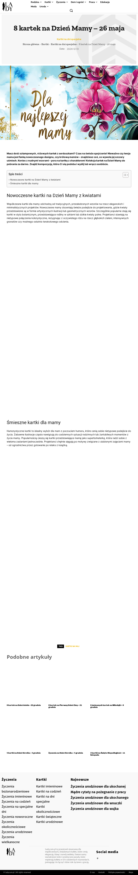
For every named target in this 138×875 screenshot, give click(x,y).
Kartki (45, 44)
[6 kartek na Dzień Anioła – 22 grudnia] (27, 682)
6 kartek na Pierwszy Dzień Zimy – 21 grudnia (65, 706)
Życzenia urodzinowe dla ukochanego (100, 798)
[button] (71, 10)
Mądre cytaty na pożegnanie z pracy (98, 792)
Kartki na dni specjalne (69, 39)
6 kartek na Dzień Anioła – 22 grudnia (24, 705)
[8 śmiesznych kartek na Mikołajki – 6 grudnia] (110, 682)
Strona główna (31, 44)
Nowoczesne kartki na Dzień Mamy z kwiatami (35, 179)
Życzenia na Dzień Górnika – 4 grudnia (65, 753)
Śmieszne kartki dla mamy (24, 183)
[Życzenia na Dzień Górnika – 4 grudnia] (68, 730)
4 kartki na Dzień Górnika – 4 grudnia (24, 753)
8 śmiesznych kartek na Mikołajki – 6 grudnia (107, 706)
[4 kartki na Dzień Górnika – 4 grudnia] (27, 730)
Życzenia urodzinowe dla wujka (95, 809)
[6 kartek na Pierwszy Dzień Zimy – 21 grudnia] (68, 682)
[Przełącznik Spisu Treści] (124, 175)
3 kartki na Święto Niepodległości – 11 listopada (107, 754)
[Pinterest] (97, 859)
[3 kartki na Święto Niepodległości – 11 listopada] (110, 730)
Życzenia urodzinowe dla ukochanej (98, 786)
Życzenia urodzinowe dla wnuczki (96, 803)
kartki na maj (72, 646)
